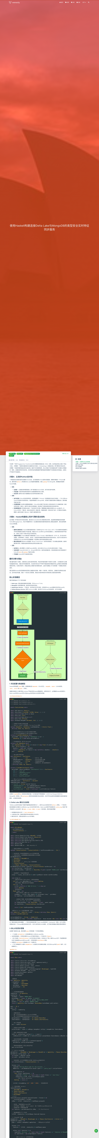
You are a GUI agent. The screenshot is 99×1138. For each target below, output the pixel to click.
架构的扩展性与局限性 (81, 468)
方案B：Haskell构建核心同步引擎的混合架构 (86, 463)
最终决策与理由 (79, 465)
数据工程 (66, 453)
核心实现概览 (79, 466)
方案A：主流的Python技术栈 (83, 461)
